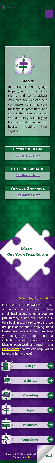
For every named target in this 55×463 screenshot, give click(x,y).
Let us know (10, 349)
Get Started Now (28, 155)
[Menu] (49, 14)
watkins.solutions (33, 457)
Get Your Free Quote (27, 254)
